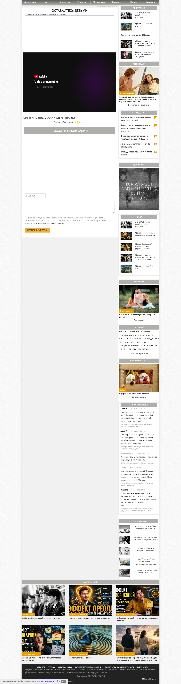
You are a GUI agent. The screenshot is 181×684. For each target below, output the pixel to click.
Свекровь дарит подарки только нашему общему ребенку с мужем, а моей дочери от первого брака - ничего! (137, 99)
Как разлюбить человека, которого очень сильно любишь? (137, 484)
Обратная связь (65, 667)
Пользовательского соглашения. (48, 223)
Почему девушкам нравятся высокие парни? (136, 153)
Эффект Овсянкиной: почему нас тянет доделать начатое (143, 246)
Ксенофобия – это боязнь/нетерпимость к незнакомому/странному (145, 561)
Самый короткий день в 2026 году (135, 35)
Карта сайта (142, 667)
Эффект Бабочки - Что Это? (80, 658)
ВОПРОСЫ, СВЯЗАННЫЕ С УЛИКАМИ (134, 331)
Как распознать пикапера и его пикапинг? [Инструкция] (146, 538)
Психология (99, 6)
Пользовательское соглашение (88, 667)
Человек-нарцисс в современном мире (145, 549)
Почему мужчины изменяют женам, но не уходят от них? (136, 118)
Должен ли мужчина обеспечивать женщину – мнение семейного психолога (135, 128)
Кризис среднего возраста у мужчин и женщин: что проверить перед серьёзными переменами (137, 659)
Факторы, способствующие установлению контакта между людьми (137, 425)
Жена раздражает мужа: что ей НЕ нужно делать (135, 145)
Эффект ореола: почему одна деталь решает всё (145, 234)
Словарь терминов (139, 353)
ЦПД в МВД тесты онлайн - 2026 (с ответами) (142, 15)
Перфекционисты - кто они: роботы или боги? (145, 571)
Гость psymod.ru (127, 453)
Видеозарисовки (111, 6)
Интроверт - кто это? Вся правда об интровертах (145, 527)
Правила (51, 667)
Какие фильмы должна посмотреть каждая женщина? (144, 54)
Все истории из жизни (138, 105)
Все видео (139, 320)
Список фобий (139, 397)
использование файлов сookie (48, 681)
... (149, 348)
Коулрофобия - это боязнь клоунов (134, 393)
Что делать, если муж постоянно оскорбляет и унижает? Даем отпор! (136, 137)
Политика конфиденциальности (119, 667)
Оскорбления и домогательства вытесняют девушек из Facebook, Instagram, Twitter (137, 509)
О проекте (41, 667)
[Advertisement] (69, 34)
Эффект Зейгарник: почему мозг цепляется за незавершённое (145, 43)
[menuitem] (30, 2)
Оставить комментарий (37, 230)
